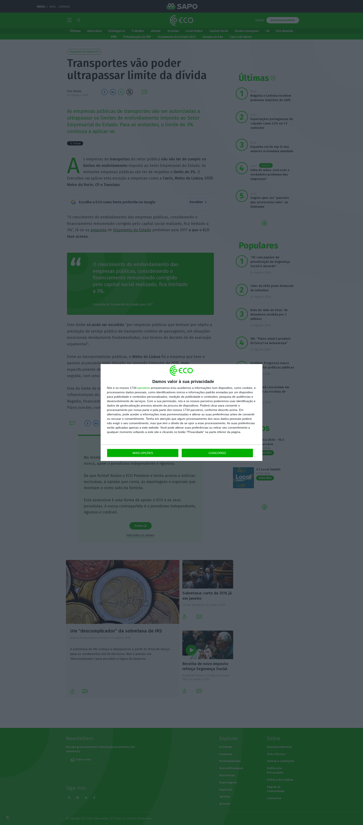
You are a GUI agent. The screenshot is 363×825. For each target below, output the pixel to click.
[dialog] (181, 412)
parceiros (143, 387)
